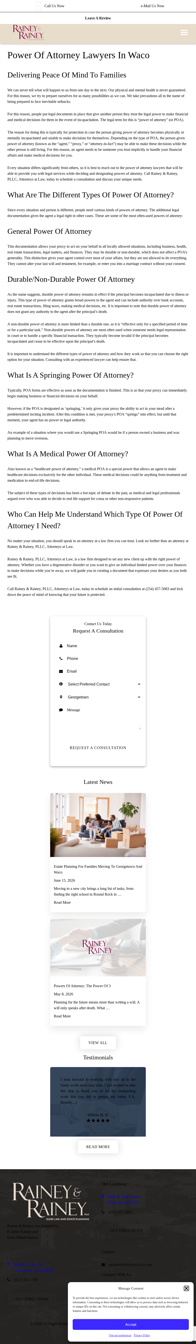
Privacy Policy (142, 1335)
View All (98, 1043)
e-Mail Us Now (152, 6)
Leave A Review (98, 18)
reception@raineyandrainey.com (130, 1265)
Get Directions (126, 1230)
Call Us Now (54, 6)
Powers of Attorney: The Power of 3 (82, 986)
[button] (186, 1288)
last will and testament (59, 264)
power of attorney (138, 168)
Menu (184, 32)
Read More (71, 902)
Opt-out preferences (120, 1335)
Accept (130, 1324)
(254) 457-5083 (157, 589)
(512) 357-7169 (26, 1280)
